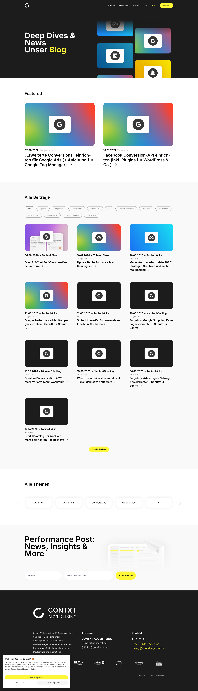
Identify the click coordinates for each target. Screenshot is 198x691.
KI (109, 209)
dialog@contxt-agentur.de (148, 648)
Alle (29, 209)
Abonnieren (126, 575)
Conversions (77, 209)
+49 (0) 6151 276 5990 (146, 643)
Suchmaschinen (72, 215)
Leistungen (124, 5)
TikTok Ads (91, 215)
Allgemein (59, 209)
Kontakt (166, 5)
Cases (136, 5)
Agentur (111, 5)
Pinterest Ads (33, 215)
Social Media (52, 215)
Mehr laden (99, 449)
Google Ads (95, 209)
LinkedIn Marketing (126, 209)
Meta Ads (146, 209)
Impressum (143, 675)
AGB (151, 675)
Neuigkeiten (163, 209)
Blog (153, 5)
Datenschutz (160, 675)
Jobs (145, 5)
